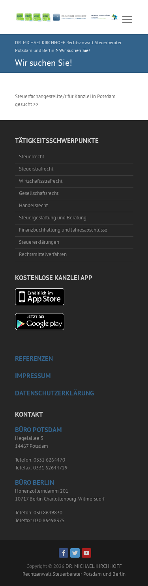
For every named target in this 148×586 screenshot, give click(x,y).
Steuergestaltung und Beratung (52, 217)
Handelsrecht (33, 205)
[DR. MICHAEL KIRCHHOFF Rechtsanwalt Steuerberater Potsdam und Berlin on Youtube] (86, 553)
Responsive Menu (127, 19)
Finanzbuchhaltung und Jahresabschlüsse (63, 229)
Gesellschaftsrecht (38, 193)
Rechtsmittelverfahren (43, 254)
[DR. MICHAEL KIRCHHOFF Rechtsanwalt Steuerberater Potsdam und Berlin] (67, 17)
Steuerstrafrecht (36, 168)
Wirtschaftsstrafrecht (40, 181)
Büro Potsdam (38, 429)
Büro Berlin (34, 482)
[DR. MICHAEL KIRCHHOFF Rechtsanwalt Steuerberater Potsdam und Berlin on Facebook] (63, 553)
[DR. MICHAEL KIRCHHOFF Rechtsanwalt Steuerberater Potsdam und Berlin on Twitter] (75, 553)
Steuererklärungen (39, 242)
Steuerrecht (31, 156)
